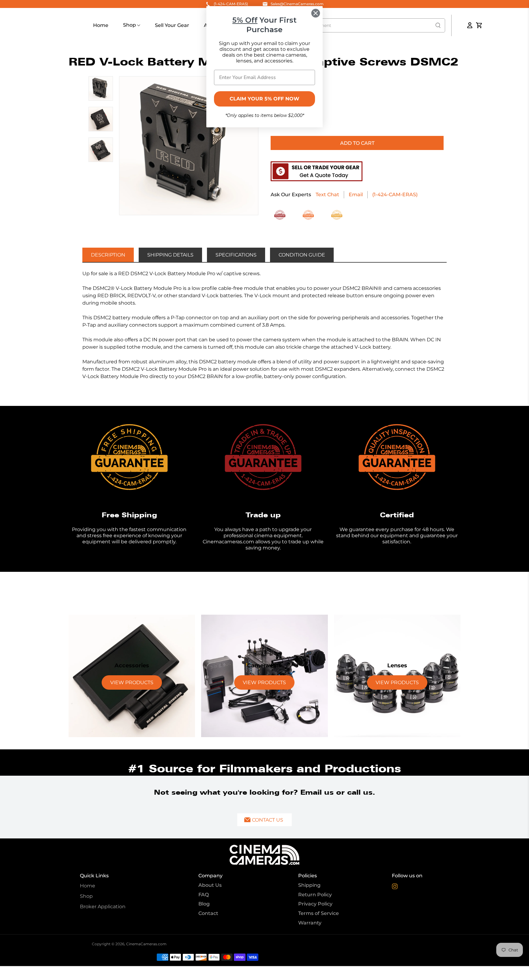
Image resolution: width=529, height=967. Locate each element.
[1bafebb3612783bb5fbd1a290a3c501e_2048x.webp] (188, 146)
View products (131, 682)
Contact (208, 913)
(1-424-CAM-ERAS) (395, 194)
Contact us (267, 820)
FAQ (203, 895)
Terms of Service (318, 913)
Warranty (309, 923)
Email (356, 194)
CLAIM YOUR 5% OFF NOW (264, 99)
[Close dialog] (315, 13)
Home (100, 25)
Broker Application (103, 906)
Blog (204, 904)
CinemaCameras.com (146, 944)
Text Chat (327, 194)
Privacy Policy (315, 904)
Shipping (309, 885)
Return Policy (315, 895)
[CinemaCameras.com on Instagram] (395, 887)
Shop (130, 25)
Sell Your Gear (172, 25)
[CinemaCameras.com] (264, 855)
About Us (210, 885)
